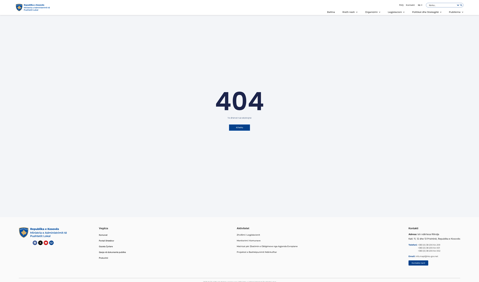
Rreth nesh (348, 12)
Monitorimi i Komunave (249, 240)
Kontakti (410, 5)
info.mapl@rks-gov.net (427, 256)
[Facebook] (35, 243)
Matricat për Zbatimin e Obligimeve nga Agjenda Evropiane (267, 246)
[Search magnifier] (461, 5)
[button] (419, 5)
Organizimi (371, 12)
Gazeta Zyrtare (106, 246)
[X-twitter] (40, 243)
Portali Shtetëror (106, 240)
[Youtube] (46, 243)
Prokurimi (103, 258)
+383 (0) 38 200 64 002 (429, 251)
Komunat (103, 235)
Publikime (455, 12)
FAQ (401, 5)
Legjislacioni (395, 12)
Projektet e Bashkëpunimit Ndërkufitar (257, 252)
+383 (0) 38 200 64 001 (429, 248)
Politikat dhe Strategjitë (425, 12)
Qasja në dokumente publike (112, 252)
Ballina (331, 12)
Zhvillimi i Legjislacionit (248, 235)
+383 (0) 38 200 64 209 (429, 245)
